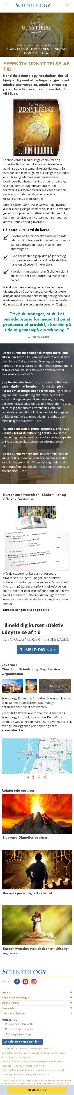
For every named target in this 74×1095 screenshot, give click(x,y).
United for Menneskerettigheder (17, 1070)
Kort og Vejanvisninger (20, 1034)
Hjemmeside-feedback (20, 1029)
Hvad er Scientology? (15, 997)
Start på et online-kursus (53, 1052)
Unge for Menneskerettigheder (51, 1070)
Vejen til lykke (56, 1061)
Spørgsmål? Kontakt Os (20, 1024)
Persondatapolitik (21, 1083)
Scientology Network (40, 1048)
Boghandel (8, 1008)
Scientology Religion (12, 1052)
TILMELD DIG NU (37, 650)
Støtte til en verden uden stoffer (29, 1065)
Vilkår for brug (53, 1083)
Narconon (7, 1065)
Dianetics (23, 1048)
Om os (6, 992)
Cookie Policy (38, 1083)
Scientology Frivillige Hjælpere (16, 1057)
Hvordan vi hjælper (14, 1013)
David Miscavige (31, 1052)
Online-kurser (10, 1003)
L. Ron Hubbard (9, 1048)
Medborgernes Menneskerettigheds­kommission (25, 1074)
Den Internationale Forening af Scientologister (24, 1061)
